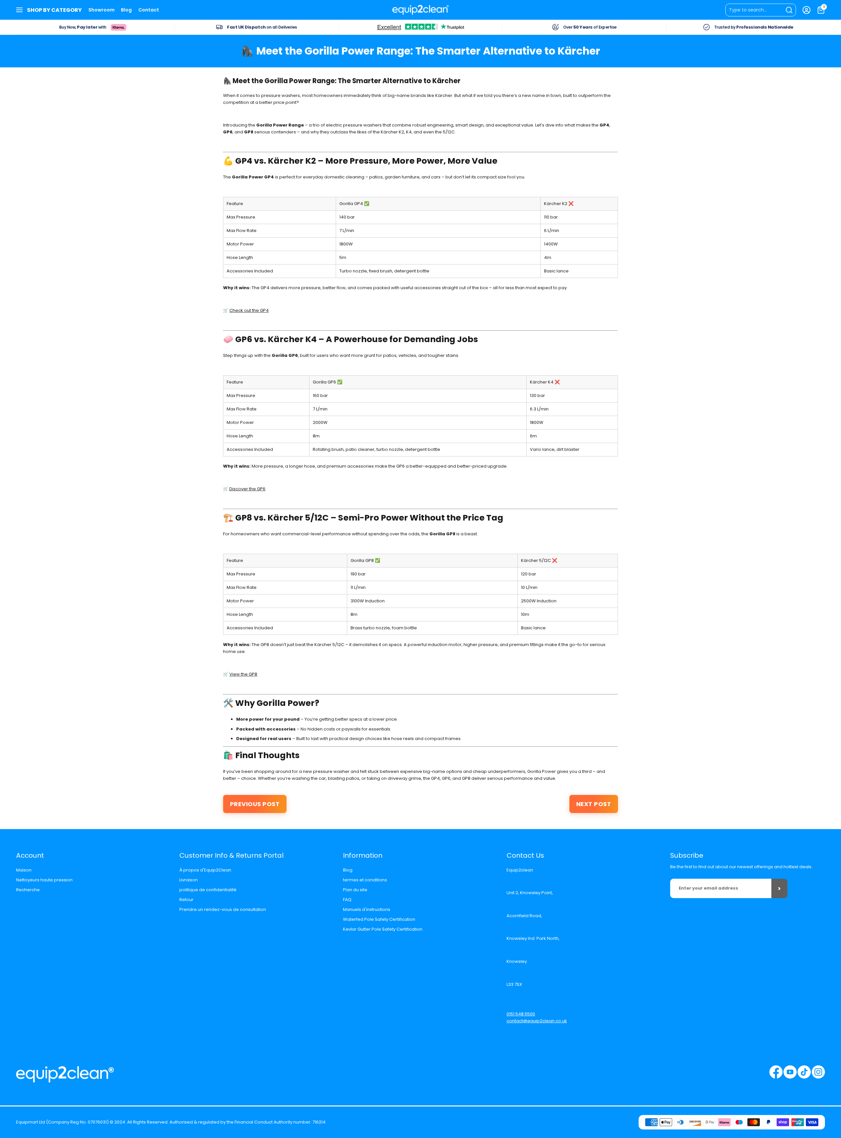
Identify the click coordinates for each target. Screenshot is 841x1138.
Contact (148, 10)
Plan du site (355, 890)
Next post (593, 804)
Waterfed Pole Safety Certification (379, 919)
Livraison (188, 880)
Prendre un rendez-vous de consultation (222, 909)
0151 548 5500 (521, 1014)
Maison (24, 870)
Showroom (101, 10)
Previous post (255, 804)
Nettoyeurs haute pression (44, 880)
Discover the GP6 (247, 489)
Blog (126, 10)
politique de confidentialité (208, 890)
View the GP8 (243, 674)
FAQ (347, 899)
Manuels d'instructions (366, 909)
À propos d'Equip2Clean (205, 870)
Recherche (28, 890)
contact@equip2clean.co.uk (537, 1021)
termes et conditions (365, 880)
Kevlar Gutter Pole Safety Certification (382, 929)
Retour (186, 899)
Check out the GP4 (249, 310)
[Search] (760, 10)
